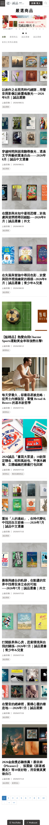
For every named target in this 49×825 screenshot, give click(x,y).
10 (43, 798)
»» (14, 802)
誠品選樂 (37, 37)
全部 (4, 37)
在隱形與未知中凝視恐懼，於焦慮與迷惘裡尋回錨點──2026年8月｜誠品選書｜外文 (24, 217)
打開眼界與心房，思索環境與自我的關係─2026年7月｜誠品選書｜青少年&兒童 (24, 646)
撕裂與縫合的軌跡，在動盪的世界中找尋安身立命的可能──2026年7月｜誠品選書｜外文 (24, 584)
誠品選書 (25, 37)
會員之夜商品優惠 (10, 42)
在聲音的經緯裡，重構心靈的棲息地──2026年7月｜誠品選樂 (24, 706)
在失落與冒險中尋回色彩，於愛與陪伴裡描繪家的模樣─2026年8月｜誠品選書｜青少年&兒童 (24, 279)
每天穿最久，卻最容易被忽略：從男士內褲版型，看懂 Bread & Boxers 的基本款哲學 (24, 398)
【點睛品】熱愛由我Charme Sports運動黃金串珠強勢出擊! (22, 339)
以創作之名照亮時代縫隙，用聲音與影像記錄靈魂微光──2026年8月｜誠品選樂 (24, 93)
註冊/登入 (36, 3)
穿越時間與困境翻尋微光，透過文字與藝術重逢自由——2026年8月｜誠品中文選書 (24, 155)
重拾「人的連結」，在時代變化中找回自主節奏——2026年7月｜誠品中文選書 (24, 522)
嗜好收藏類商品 (17, 474)
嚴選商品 (14, 37)
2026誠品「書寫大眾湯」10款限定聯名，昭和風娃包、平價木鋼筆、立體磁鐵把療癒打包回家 (24, 460)
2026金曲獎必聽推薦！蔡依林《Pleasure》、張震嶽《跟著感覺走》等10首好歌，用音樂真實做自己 (24, 767)
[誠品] (15, 3)
